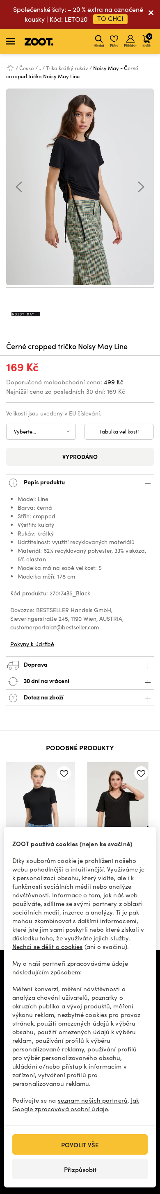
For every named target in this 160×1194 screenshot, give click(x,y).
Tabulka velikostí (119, 431)
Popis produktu (44, 482)
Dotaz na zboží (43, 697)
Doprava (35, 664)
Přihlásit (130, 45)
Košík (146, 40)
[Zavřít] (151, 14)
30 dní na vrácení (46, 680)
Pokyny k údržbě (32, 644)
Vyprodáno (80, 456)
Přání (114, 45)
